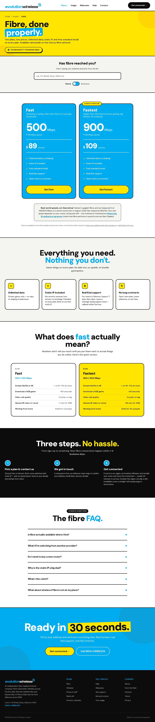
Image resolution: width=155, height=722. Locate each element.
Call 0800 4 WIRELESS (93, 651)
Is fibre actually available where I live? (48, 534)
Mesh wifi (70, 696)
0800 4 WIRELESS (12, 705)
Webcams (84, 5)
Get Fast (49, 189)
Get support (101, 692)
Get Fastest (106, 189)
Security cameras (73, 700)
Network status (102, 696)
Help (95, 5)
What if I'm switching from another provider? (52, 545)
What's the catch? (38, 578)
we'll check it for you (125, 225)
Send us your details (39, 476)
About (127, 684)
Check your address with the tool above (101, 225)
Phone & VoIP (72, 692)
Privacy (128, 700)
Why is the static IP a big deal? (44, 567)
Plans (63, 5)
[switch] (76, 84)
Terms (127, 696)
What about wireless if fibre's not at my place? (53, 590)
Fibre (68, 684)
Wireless (69, 688)
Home (7, 17)
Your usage (100, 700)
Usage (74, 5)
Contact (104, 5)
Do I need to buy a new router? (45, 556)
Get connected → (139, 5)
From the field (130, 688)
